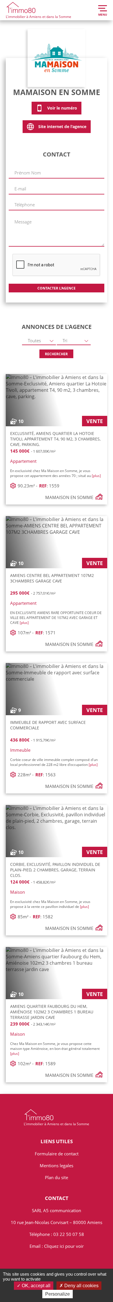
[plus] (96, 475)
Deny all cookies (81, 1285)
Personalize (57, 1294)
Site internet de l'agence (62, 126)
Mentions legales (56, 1165)
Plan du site (56, 1177)
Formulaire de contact (57, 1154)
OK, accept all (35, 1285)
